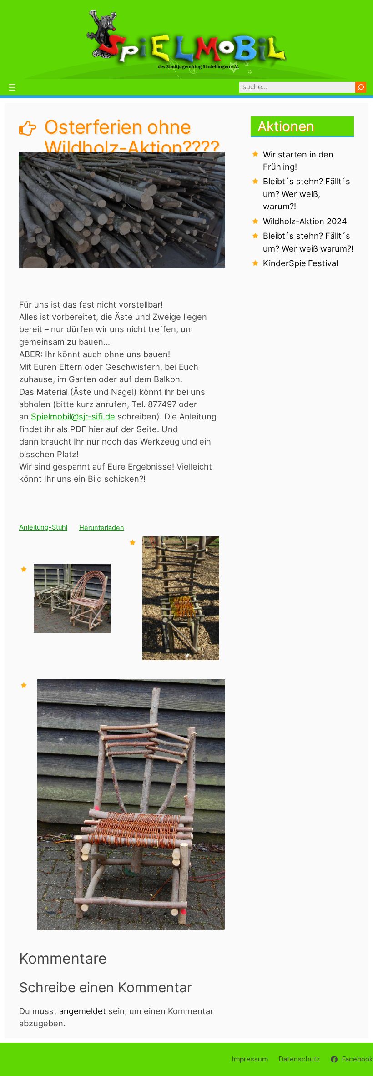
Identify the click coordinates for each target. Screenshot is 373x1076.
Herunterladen (101, 528)
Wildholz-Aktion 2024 (305, 221)
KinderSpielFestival (300, 263)
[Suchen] (360, 87)
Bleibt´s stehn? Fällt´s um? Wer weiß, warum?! (306, 193)
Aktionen (285, 126)
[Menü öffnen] (12, 87)
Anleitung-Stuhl (43, 528)
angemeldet (82, 1011)
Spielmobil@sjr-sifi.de (73, 416)
